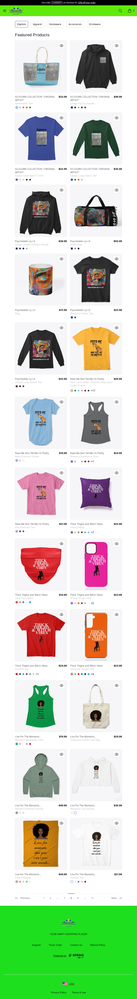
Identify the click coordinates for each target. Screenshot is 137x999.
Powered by (59, 955)
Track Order (55, 945)
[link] (41, 66)
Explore (21, 24)
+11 (93, 390)
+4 (92, 674)
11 (92, 898)
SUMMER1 (57, 2)
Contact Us (76, 945)
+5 (92, 603)
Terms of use (79, 992)
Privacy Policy (58, 992)
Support (36, 945)
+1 (92, 461)
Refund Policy (97, 945)
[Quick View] (61, 45)
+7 (92, 532)
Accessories (75, 24)
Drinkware (95, 24)
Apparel (37, 24)
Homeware (55, 24)
